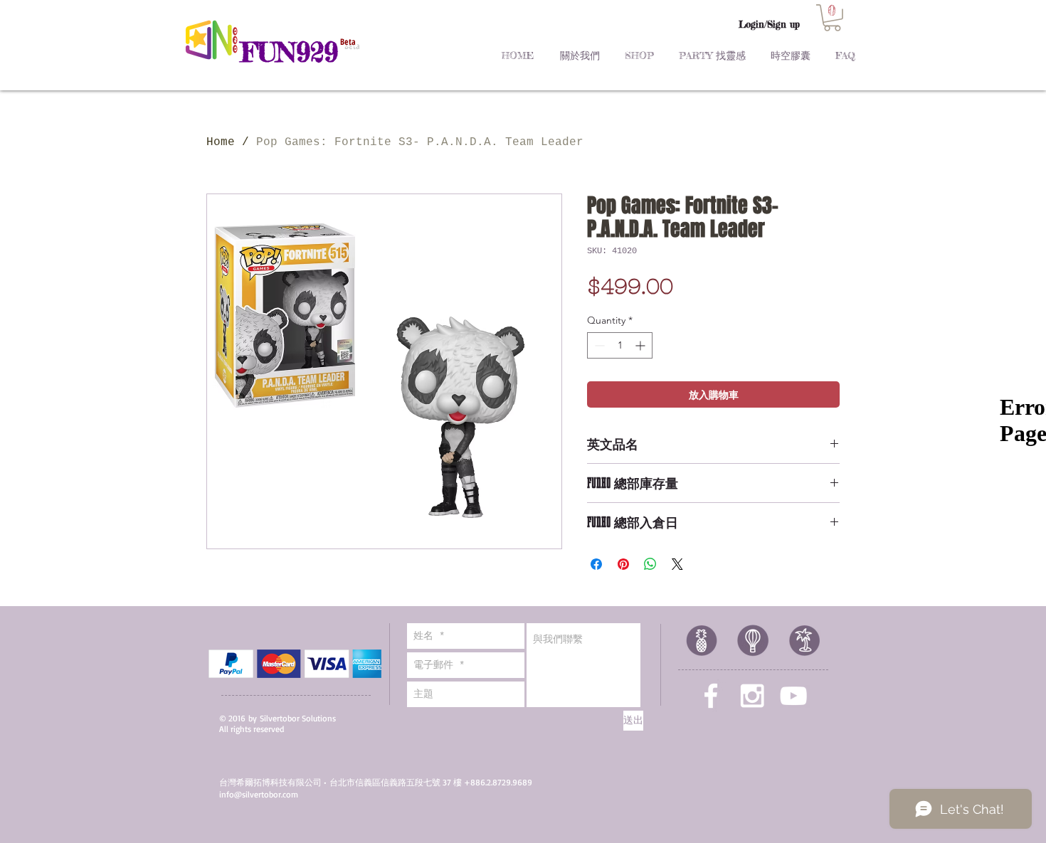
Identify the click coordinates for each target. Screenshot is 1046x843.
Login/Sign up (769, 24)
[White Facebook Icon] (710, 695)
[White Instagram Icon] (752, 695)
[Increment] (641, 345)
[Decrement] (598, 345)
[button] (832, 17)
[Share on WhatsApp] (650, 564)
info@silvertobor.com (258, 794)
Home (220, 142)
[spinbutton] (620, 345)
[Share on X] (677, 564)
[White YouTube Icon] (793, 695)
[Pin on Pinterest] (623, 564)
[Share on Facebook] (596, 564)
